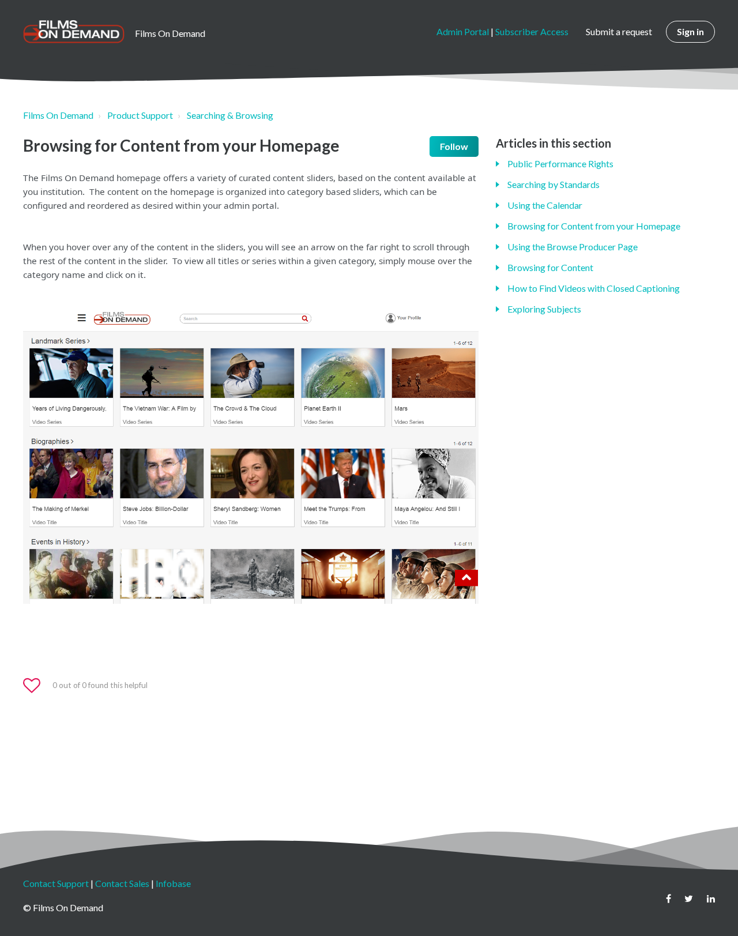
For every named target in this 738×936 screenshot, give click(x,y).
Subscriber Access (531, 31)
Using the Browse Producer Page (572, 246)
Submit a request (619, 31)
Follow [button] (454, 146)
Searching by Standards (553, 184)
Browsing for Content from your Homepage (593, 225)
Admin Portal (462, 31)
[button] (37, 685)
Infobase (173, 883)
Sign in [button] (690, 31)
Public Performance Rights (560, 163)
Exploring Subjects (544, 308)
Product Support (140, 115)
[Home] (74, 31)
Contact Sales (122, 883)
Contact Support (56, 883)
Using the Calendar (544, 205)
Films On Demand (58, 115)
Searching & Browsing (230, 115)
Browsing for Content (550, 267)
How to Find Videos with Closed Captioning (593, 288)
